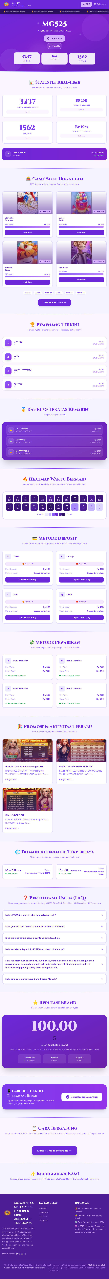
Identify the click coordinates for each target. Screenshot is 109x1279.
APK (88, 4)
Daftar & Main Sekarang (52, 1150)
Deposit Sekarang (27, 579)
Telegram (101, 4)
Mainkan (27, 232)
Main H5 (56, 46)
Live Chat (43, 1216)
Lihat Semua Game (53, 302)
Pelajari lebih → (12, 779)
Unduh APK (56, 38)
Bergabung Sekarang (84, 1097)
